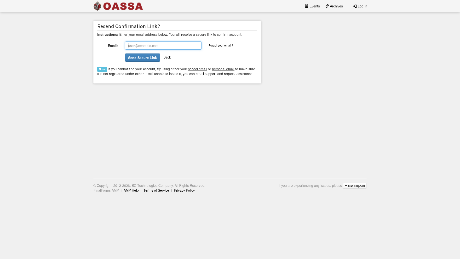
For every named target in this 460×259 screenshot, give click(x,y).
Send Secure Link (142, 57)
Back (167, 57)
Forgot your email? (221, 45)
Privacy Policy (184, 190)
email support (206, 73)
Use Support (356, 186)
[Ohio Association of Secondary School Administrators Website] (118, 6)
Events (314, 6)
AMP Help (131, 190)
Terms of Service (156, 190)
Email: (113, 45)
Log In (362, 6)
